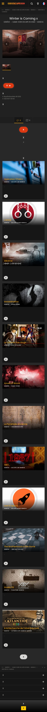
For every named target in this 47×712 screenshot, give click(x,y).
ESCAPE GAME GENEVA (19, 223)
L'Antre (7, 220)
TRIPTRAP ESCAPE (17, 549)
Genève (7, 10)
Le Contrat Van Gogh (15, 342)
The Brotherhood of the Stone (19, 546)
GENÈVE (7, 22)
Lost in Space (11, 506)
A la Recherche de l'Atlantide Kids (21, 628)
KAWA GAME (15, 304)
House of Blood (12, 383)
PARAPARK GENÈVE (17, 590)
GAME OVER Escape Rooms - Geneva (24, 10)
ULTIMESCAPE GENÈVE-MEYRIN (21, 631)
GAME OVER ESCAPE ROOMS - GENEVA (27, 22)
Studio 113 (9, 587)
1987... (7, 465)
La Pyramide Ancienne (15, 424)
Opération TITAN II (13, 179)
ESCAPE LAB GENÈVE (18, 182)
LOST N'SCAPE (16, 263)
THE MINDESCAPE (17, 427)
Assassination (11, 301)
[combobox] (38, 3)
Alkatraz (8, 261)
